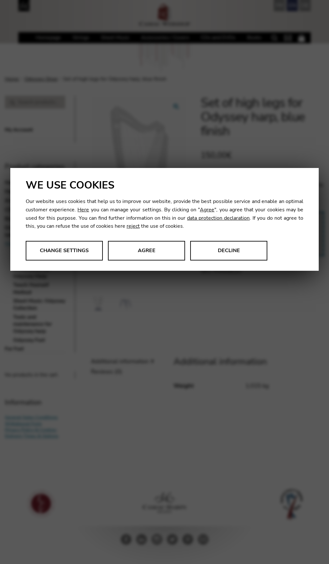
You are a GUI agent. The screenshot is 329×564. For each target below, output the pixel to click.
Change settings (64, 250)
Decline (229, 250)
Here (83, 209)
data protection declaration (218, 218)
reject (133, 226)
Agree (207, 209)
